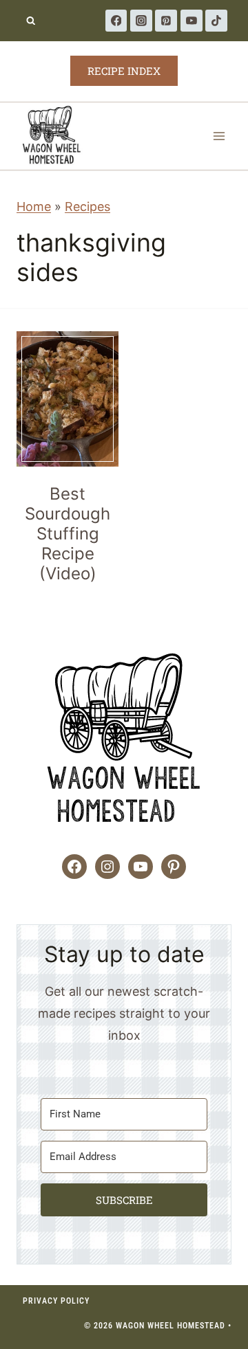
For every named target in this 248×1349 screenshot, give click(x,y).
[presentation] (67, 399)
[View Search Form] (31, 21)
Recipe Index (124, 71)
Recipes (87, 206)
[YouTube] (191, 21)
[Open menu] (218, 135)
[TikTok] (216, 21)
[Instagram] (141, 21)
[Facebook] (116, 21)
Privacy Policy (56, 1301)
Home (34, 206)
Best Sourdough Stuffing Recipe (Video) (67, 533)
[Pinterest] (166, 21)
